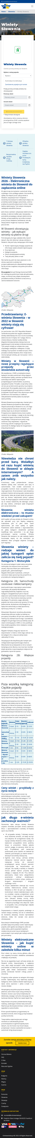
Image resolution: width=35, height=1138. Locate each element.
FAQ (2, 1057)
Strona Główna (6, 1054)
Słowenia (11, 12)
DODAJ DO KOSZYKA (15, 112)
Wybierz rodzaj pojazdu (11, 72)
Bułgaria (4, 1076)
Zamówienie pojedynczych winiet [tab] (16, 84)
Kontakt (4, 1063)
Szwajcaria (4, 1106)
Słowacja (4, 1100)
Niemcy (3, 1079)
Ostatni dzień (8, 102)
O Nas (3, 1060)
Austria (3, 1085)
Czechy (3, 1103)
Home (3, 12)
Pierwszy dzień (8, 94)
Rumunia (4, 1094)
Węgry (3, 1082)
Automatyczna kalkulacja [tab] (13, 81)
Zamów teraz (22, 1043)
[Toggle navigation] (32, 6)
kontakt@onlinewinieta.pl (10, 1)
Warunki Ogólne (6, 1066)
